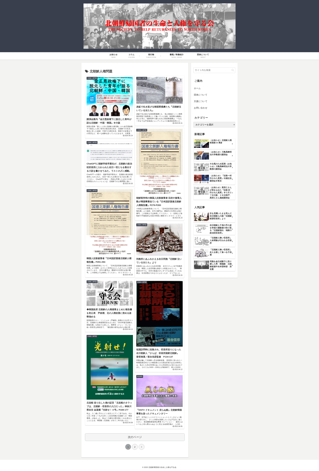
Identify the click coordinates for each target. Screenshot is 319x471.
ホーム (197, 88)
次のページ (135, 437)
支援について (200, 101)
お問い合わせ (200, 108)
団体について (200, 95)
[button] (233, 70)
